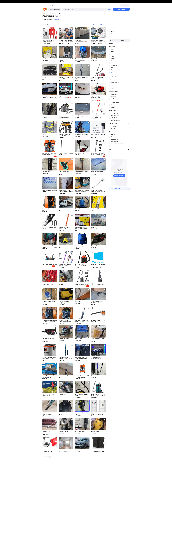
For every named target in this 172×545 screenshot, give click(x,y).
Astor (112, 56)
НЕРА (112, 99)
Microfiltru (113, 96)
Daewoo (113, 70)
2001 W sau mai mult (116, 120)
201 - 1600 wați (115, 115)
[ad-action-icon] (55, 28)
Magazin (113, 85)
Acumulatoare (114, 141)
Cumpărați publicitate (119, 175)
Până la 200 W (114, 113)
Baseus (113, 58)
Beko (112, 60)
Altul (112, 54)
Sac (112, 105)
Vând (112, 31)
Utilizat (113, 154)
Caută (109, 9)
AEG (112, 49)
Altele (112, 146)
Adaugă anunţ (121, 9)
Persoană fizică (115, 82)
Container (113, 107)
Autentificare (125, 5)
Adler (112, 51)
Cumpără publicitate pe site (119, 189)
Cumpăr (113, 34)
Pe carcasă (114, 126)
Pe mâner (113, 128)
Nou (112, 152)
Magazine (56, 19)
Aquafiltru (113, 94)
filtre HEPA (113, 134)
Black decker (114, 65)
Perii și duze (114, 137)
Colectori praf (114, 139)
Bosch (112, 67)
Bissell (112, 63)
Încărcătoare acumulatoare (117, 143)
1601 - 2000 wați (115, 118)
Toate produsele (48, 19)
